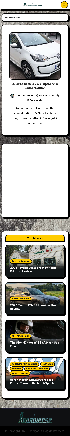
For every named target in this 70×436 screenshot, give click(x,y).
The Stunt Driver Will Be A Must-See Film (34, 344)
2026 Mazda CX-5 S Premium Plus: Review (33, 307)
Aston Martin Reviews (24, 364)
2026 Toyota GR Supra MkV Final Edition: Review (33, 269)
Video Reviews (20, 373)
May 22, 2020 (47, 95)
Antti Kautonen (25, 95)
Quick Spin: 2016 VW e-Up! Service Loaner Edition (35, 85)
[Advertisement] (35, 182)
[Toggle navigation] (4, 5)
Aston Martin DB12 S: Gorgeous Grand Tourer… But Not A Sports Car (32, 383)
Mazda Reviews (20, 298)
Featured (47, 364)
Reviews (16, 368)
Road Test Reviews (37, 368)
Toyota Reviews (21, 261)
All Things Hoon (20, 336)
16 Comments (34, 100)
